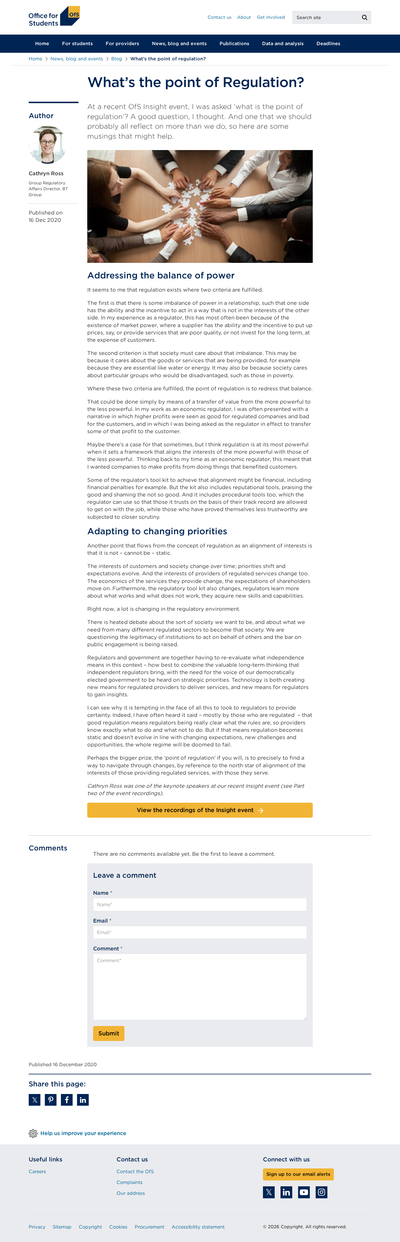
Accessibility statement (198, 1227)
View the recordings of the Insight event (195, 810)
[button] (34, 1100)
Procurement (149, 1227)
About (244, 17)
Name (101, 893)
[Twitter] (269, 1192)
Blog (116, 59)
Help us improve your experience (83, 1133)
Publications (234, 43)
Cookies (118, 1227)
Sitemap (62, 1227)
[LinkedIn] (286, 1192)
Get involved (271, 17)
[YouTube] (304, 1192)
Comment (106, 948)
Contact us (219, 17)
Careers (37, 1171)
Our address (131, 1193)
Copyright (90, 1227)
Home (42, 43)
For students (77, 43)
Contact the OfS (135, 1171)
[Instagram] (321, 1192)
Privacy (37, 1227)
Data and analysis (283, 43)
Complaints (130, 1182)
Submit (108, 1033)
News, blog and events (179, 43)
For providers (122, 43)
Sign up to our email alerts (298, 1174)
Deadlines (328, 43)
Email (100, 921)
